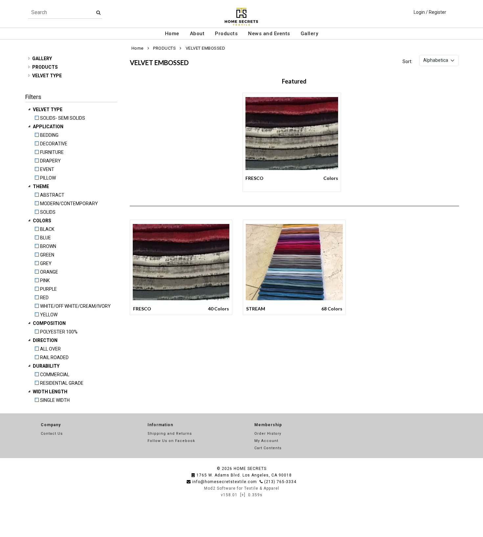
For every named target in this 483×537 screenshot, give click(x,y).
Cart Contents (268, 448)
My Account (266, 441)
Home (172, 34)
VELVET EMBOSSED (205, 48)
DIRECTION (45, 340)
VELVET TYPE (47, 75)
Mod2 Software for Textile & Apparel (241, 488)
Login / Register (430, 12)
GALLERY (42, 58)
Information (160, 425)
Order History (267, 433)
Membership (268, 425)
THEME (41, 186)
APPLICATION (48, 126)
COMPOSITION (50, 323)
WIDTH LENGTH (50, 391)
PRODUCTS (45, 67)
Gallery (309, 34)
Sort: (407, 61)
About (197, 34)
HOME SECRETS (250, 468)
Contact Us (52, 433)
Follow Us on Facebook (171, 441)
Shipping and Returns (170, 433)
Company (51, 425)
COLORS (42, 220)
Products (226, 34)
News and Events (269, 34)
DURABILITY (46, 366)
